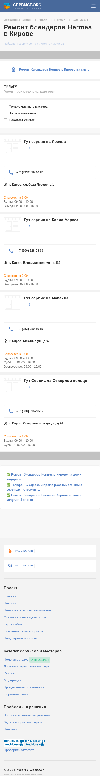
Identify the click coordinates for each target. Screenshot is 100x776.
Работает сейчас (22, 120)
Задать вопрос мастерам (23, 722)
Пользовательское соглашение (27, 610)
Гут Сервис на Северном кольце (55, 381)
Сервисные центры (17, 20)
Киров (43, 20)
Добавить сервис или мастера (27, 666)
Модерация (12, 680)
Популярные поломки (20, 638)
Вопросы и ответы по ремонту (27, 715)
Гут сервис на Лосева (45, 142)
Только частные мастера (29, 106)
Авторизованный (23, 113)
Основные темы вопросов (23, 631)
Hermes (59, 20)
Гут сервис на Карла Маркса (51, 220)
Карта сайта (13, 624)
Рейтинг (10, 673)
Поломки (10, 729)
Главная (10, 596)
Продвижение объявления (24, 687)
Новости (10, 603)
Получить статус (16, 659)
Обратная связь (16, 694)
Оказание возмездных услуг (25, 617)
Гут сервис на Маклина (46, 298)
